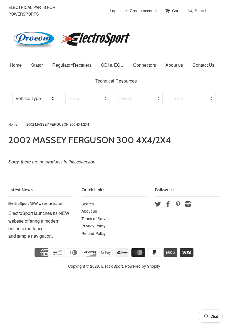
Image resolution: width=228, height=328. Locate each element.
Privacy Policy (93, 225)
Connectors (144, 65)
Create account (143, 10)
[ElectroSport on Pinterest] (178, 205)
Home (16, 65)
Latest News (20, 189)
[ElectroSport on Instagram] (188, 205)
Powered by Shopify (142, 266)
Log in (115, 10)
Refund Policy (93, 233)
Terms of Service (96, 218)
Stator (37, 65)
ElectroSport (112, 266)
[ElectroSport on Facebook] (168, 205)
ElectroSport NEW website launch (35, 203)
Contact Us (203, 65)
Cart (176, 10)
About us (174, 65)
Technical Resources (116, 81)
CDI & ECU (112, 65)
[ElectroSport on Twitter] (158, 205)
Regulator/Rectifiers (71, 65)
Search (87, 204)
